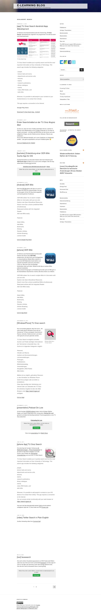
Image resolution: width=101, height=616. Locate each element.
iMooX (61, 91)
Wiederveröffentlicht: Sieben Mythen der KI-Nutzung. (70, 154)
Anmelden (62, 184)
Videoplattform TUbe (65, 99)
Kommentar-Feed (64, 189)
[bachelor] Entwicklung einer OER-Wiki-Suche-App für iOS (33, 154)
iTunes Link (45, 507)
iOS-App (24, 188)
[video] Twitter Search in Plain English (33, 517)
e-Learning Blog (31, 5)
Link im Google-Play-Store (24, 239)
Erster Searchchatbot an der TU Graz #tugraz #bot (36, 123)
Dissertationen (63, 38)
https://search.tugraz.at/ (33, 391)
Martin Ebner (44, 433)
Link (40, 505)
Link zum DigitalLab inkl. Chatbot (26, 143)
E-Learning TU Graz (64, 88)
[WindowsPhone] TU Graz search (31, 323)
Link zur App (20, 397)
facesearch (43, 563)
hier (30, 163)
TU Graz (37, 130)
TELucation (62, 94)
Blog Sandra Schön (66, 150)
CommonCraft (36, 521)
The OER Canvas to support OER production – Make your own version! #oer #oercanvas (71, 44)
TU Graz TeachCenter (65, 96)
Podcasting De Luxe (36, 420)
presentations (34, 433)
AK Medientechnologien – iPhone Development (28, 449)
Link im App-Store (22, 313)
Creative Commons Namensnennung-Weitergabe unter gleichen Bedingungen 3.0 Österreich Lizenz (28, 606)
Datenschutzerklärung (65, 51)
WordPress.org (63, 192)
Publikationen (63, 27)
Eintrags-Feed (63, 186)
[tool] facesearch (24, 557)
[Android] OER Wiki (25, 184)
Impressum (62, 48)
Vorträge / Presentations (65, 30)
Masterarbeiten (63, 36)
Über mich (62, 41)
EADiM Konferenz (31, 411)
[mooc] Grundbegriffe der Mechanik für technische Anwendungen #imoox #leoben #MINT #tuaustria (71, 169)
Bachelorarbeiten (64, 33)
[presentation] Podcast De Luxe (30, 407)
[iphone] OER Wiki (24, 249)
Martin (48, 166)
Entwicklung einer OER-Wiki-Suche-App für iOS (34, 166)
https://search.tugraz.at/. (24, 501)
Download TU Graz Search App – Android (28, 112)
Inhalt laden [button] (36, 174)
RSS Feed (62, 162)
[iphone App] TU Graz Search (29, 444)
